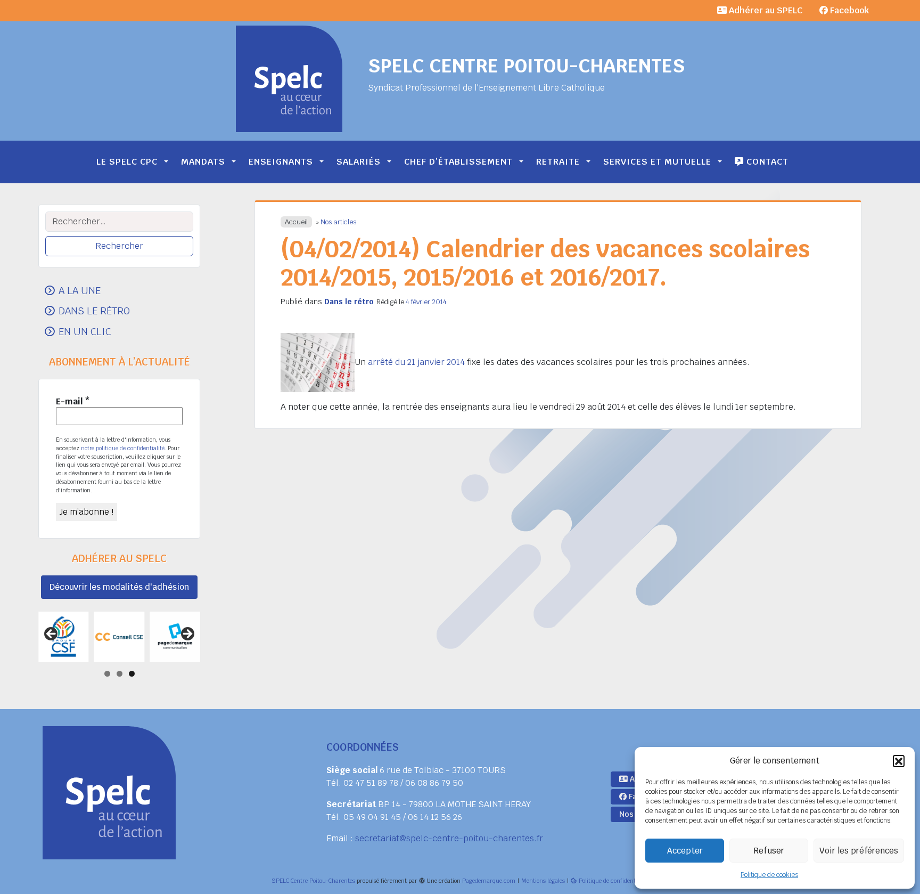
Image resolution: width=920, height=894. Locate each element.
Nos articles (338, 221)
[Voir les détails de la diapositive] (63, 637)
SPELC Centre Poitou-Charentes (526, 66)
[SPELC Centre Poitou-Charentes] (289, 79)
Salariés (358, 161)
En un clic (85, 331)
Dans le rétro (349, 301)
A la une (80, 290)
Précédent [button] (52, 635)
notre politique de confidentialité (123, 448)
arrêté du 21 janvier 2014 (416, 362)
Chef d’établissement (458, 161)
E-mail (73, 401)
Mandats (203, 161)
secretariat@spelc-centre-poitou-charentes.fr (449, 838)
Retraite (558, 161)
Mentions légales (543, 880)
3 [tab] (132, 674)
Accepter (685, 851)
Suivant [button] (187, 635)
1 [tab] (107, 674)
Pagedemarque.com (488, 880)
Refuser (768, 851)
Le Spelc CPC (127, 161)
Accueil (296, 221)
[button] (898, 760)
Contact (766, 161)
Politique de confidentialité (613, 880)
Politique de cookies (769, 875)
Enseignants (281, 161)
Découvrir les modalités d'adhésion (119, 586)
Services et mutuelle (657, 161)
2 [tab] (119, 674)
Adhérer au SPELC (764, 10)
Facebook (848, 10)
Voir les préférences (858, 851)
